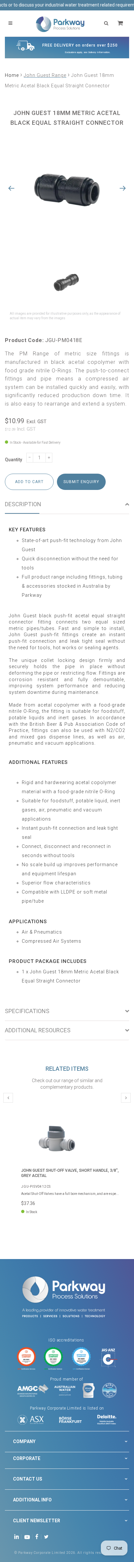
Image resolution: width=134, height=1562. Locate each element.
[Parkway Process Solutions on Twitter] (47, 1536)
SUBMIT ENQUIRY (81, 482)
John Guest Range (45, 75)
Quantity (13, 459)
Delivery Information (99, 52)
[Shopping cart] (121, 23)
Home (12, 75)
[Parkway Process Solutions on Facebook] (38, 1536)
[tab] (67, 504)
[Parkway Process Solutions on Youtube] (28, 1536)
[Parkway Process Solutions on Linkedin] (17, 1536)
